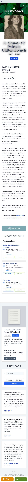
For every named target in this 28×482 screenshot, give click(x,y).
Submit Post (14, 383)
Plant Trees (19, 257)
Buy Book (15, 335)
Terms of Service (18, 475)
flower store (19, 218)
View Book (7, 335)
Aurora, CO (9, 254)
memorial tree (20, 215)
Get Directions (8, 257)
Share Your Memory (10, 358)
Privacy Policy (10, 475)
